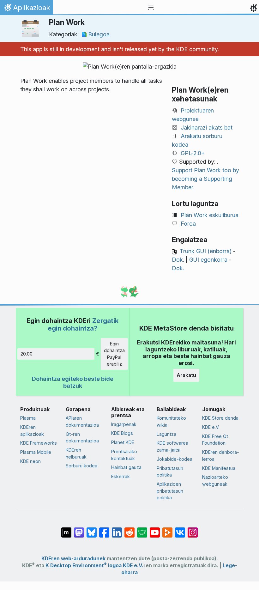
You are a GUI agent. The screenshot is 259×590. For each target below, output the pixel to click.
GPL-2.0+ (193, 153)
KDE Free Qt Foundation (215, 440)
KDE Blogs (122, 433)
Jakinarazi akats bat (206, 127)
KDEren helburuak (76, 453)
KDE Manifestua (218, 468)
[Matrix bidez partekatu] (66, 529)
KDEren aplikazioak (32, 430)
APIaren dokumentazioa (82, 421)
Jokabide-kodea (174, 459)
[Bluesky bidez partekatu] (92, 529)
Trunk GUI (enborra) (206, 251)
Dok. (178, 259)
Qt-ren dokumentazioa (82, 437)
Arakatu (186, 375)
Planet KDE (122, 442)
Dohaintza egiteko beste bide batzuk (72, 382)
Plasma (28, 418)
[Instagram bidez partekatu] (193, 529)
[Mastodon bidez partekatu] (79, 529)
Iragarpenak (123, 424)
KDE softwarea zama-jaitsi (172, 446)
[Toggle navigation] (151, 7)
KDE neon (30, 461)
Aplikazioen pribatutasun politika (170, 490)
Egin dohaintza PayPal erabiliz (114, 354)
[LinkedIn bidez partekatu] (117, 529)
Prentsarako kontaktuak (124, 455)
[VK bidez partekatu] (180, 529)
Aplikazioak (26, 9)
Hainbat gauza (126, 467)
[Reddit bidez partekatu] (129, 529)
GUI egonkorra (208, 259)
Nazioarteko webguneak (215, 480)
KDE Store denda (220, 418)
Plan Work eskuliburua (209, 215)
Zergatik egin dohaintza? (83, 324)
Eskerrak (120, 476)
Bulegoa (99, 34)
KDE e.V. (211, 427)
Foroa (188, 223)
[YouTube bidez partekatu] (155, 529)
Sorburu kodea (81, 465)
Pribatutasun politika (170, 471)
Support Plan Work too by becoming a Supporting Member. (205, 179)
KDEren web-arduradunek (73, 559)
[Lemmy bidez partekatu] (142, 529)
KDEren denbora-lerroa (220, 455)
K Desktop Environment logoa (83, 566)
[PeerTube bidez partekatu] (167, 529)
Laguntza (166, 434)
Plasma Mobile (35, 452)
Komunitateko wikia (171, 421)
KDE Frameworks (38, 443)
